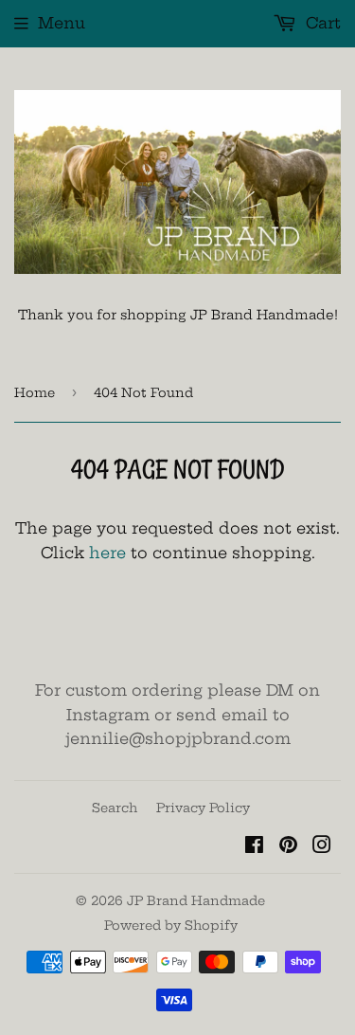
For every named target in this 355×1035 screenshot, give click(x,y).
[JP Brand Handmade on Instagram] (321, 846)
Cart (321, 22)
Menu (61, 22)
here (107, 552)
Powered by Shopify (171, 925)
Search (114, 807)
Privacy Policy (203, 807)
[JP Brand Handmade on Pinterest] (288, 846)
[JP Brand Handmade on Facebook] (254, 846)
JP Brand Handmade (196, 900)
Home (34, 392)
